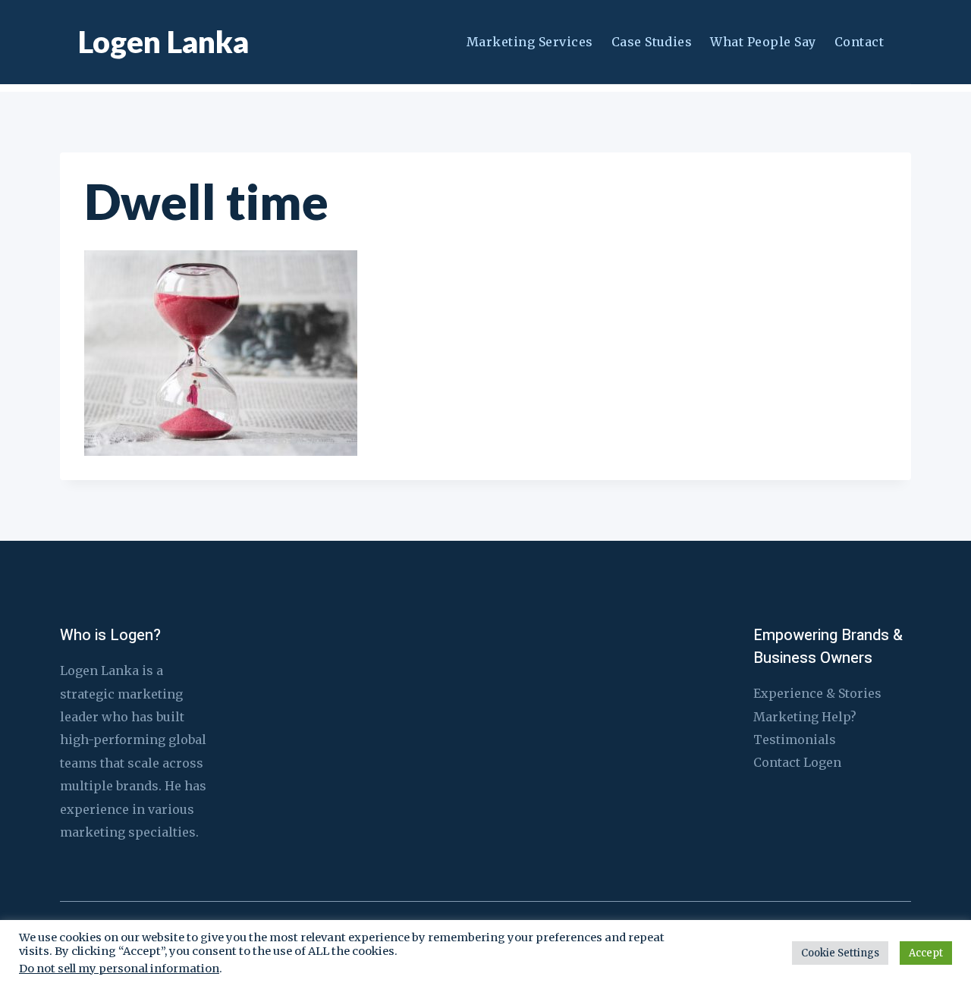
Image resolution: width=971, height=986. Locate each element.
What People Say (762, 41)
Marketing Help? (804, 716)
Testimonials (794, 739)
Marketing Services (530, 41)
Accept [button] (926, 953)
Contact (859, 41)
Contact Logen (797, 762)
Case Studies (652, 41)
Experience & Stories (817, 693)
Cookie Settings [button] (840, 953)
